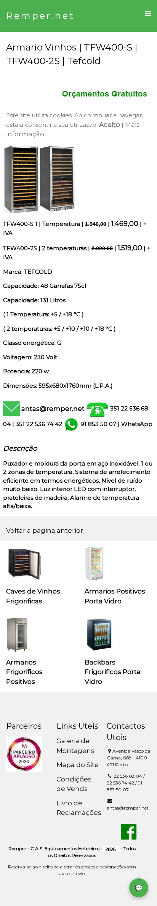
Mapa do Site (77, 765)
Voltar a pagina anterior (44, 530)
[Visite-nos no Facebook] (128, 836)
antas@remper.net (53, 408)
